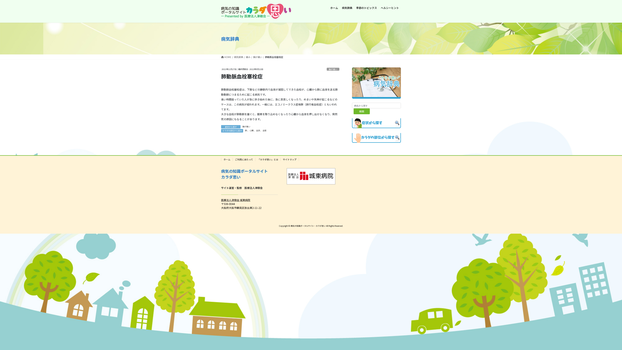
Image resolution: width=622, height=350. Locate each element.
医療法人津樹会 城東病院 (235, 200)
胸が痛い (333, 69)
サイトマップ (289, 159)
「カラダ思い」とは (268, 159)
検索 (361, 111)
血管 (264, 130)
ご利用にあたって (244, 159)
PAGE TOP (606, 336)
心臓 (251, 130)
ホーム (227, 159)
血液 (258, 130)
